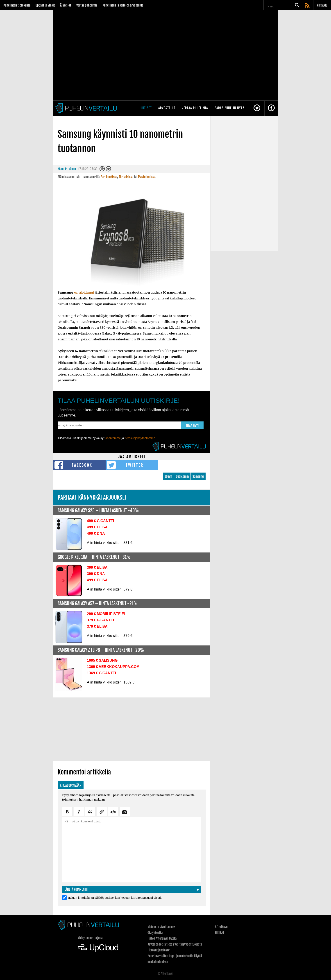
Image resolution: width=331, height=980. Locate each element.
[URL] (102, 811)
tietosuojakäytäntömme (140, 438)
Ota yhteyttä (155, 933)
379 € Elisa (97, 626)
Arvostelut (166, 108)
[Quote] (90, 811)
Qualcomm (182, 476)
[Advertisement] (132, 728)
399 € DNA (96, 574)
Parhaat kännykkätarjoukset (92, 497)
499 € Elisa (97, 527)
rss (308, 6)
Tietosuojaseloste (158, 950)
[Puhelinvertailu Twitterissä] (257, 108)
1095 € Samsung (102, 660)
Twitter (134, 465)
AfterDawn (221, 927)
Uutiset (146, 108)
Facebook (82, 465)
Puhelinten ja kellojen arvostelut (122, 5)
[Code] (113, 811)
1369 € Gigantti (101, 673)
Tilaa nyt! (192, 426)
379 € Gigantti (100, 620)
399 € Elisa (97, 567)
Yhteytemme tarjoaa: (90, 938)
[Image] (125, 811)
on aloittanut (84, 292)
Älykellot (65, 5)
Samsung (198, 476)
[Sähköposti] (102, 170)
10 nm (168, 476)
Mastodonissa (146, 177)
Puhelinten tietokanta (16, 5)
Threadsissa (126, 177)
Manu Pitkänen (67, 169)
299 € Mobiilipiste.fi (106, 614)
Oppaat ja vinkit (45, 5)
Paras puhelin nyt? (229, 108)
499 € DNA (96, 533)
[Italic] (79, 811)
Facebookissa (109, 177)
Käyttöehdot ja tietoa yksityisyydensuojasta (174, 944)
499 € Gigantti (100, 521)
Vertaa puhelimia (86, 5)
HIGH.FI (219, 933)
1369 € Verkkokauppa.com (113, 667)
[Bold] (67, 811)
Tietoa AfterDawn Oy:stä (162, 938)
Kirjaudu (322, 5)
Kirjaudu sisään (70, 785)
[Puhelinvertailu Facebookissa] (271, 108)
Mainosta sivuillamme (161, 927)
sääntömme (113, 438)
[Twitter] (108, 170)
